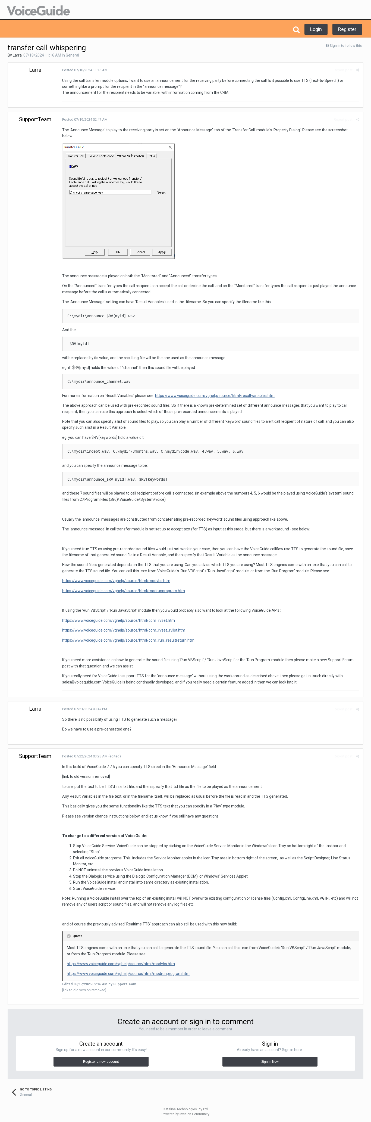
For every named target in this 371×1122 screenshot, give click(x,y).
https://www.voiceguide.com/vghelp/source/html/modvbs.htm (116, 581)
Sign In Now (270, 1062)
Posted (85, 70)
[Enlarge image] (118, 200)
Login (316, 29)
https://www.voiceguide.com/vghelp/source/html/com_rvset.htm (118, 620)
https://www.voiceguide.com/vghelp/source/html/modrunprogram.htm (123, 591)
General (72, 55)
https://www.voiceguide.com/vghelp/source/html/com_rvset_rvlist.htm (123, 630)
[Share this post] (357, 70)
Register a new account (101, 1062)
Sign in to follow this (346, 45)
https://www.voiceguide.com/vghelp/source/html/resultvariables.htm (215, 395)
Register (347, 29)
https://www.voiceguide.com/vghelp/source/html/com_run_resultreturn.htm (128, 640)
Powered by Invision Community (185, 1114)
